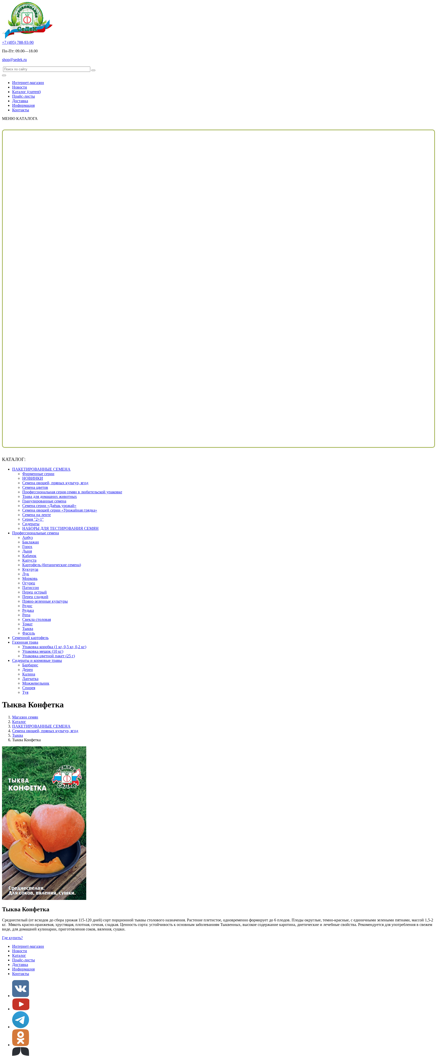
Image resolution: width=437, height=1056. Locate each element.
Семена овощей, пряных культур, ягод (55, 483)
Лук (25, 574)
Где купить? (12, 938)
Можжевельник (35, 683)
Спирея (28, 688)
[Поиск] (93, 70)
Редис (27, 606)
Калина (28, 674)
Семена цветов (35, 487)
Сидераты (30, 524)
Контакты (20, 110)
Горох (27, 546)
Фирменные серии (38, 474)
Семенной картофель (30, 638)
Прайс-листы (23, 96)
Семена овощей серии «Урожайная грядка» (59, 510)
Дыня (27, 551)
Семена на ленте (36, 515)
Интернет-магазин (28, 82)
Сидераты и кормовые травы (37, 660)
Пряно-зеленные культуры (45, 601)
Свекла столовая (36, 619)
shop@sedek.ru (14, 59)
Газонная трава (25, 642)
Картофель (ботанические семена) (51, 565)
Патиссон (30, 587)
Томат (27, 624)
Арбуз (27, 537)
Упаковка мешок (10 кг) (42, 651)
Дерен (27, 669)
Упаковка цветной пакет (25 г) (48, 656)
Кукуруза (30, 569)
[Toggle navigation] (4, 75)
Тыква (27, 628)
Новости (19, 87)
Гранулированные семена (44, 501)
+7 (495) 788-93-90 (18, 42)
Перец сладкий (35, 597)
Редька (28, 610)
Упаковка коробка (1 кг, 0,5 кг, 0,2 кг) (54, 647)
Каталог (26, 92)
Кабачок (29, 556)
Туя (25, 692)
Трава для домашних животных (49, 496)
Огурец (28, 583)
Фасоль (28, 633)
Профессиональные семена (35, 533)
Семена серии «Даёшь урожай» (49, 505)
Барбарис (30, 665)
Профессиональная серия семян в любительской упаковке (72, 492)
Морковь (29, 578)
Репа (26, 615)
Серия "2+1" (33, 519)
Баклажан (30, 542)
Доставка (20, 101)
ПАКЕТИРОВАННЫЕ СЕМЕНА (41, 469)
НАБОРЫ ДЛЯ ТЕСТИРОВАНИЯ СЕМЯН (60, 528)
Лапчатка (30, 679)
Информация (23, 105)
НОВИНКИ (32, 478)
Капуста (29, 560)
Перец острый (34, 592)
